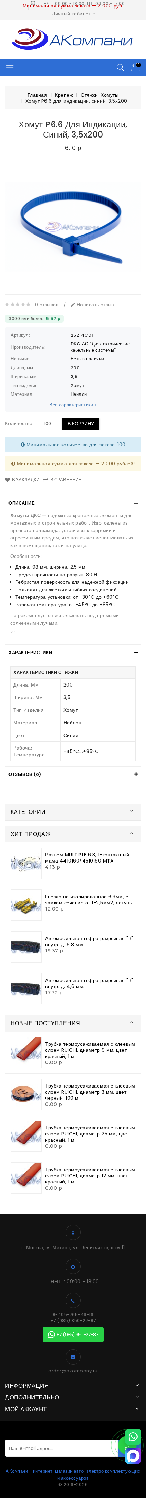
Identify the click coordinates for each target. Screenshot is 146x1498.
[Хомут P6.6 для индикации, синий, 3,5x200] (73, 227)
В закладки (25, 480)
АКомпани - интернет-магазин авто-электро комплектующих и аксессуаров (73, 1474)
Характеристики (30, 652)
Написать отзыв (94, 304)
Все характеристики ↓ (73, 405)
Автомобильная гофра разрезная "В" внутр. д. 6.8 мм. (89, 941)
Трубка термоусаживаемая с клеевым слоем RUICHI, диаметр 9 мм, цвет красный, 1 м (90, 1050)
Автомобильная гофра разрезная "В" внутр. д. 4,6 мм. (89, 983)
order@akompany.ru (73, 1371)
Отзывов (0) (24, 774)
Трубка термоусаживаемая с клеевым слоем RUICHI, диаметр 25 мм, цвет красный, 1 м (90, 1133)
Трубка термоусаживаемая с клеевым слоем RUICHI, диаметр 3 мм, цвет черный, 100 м (90, 1091)
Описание (21, 503)
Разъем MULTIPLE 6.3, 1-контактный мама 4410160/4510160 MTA (87, 857)
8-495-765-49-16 (73, 1314)
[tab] (73, 503)
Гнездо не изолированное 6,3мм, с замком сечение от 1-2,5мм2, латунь (88, 899)
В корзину (81, 423)
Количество (18, 423)
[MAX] (133, 1456)
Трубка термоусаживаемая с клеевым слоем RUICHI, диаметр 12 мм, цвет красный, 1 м (90, 1175)
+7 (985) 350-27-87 (73, 1321)
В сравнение (65, 480)
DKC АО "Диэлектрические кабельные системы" (100, 347)
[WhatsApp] (133, 1437)
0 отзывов (47, 304)
